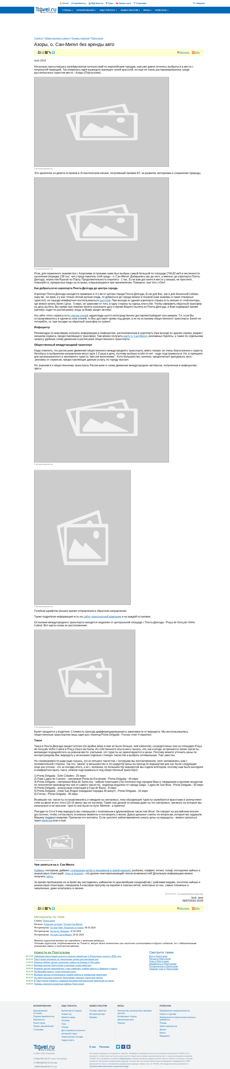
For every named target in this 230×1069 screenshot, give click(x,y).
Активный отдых (69, 1033)
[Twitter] (53, 51)
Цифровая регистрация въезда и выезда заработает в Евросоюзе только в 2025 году (77, 956)
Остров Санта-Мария (61, 934)
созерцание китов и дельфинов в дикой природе (100, 870)
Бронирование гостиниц (40, 1012)
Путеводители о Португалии (163, 966)
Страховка (38, 1029)
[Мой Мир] (46, 51)
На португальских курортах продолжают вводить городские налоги (68, 977)
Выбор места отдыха (71, 1011)
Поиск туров (39, 1023)
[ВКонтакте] (39, 51)
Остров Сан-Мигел (73, 924)
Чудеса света (67, 1040)
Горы (63, 1024)
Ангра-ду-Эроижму (59, 931)
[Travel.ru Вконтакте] (128, 1047)
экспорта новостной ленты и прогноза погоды (108, 1066)
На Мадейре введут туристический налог (55, 971)
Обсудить (184, 52)
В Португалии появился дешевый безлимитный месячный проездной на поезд (74, 980)
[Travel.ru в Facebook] (123, 1047)
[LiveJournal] (50, 51)
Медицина (165, 1036)
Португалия (97, 38)
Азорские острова (53, 924)
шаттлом (105, 300)
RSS (197, 52)
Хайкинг (39, 870)
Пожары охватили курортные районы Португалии (59, 984)
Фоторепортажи (97, 1014)
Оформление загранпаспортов (174, 1011)
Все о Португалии (158, 956)
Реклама (104, 1046)
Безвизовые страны (127, 1016)
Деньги (163, 1029)
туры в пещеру (74, 873)
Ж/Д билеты (39, 1019)
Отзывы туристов (80, 38)
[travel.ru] (46, 10)
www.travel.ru (125, 1059)
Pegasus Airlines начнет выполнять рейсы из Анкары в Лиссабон (67, 962)
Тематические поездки (72, 1037)
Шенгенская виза (126, 1019)
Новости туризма (168, 1014)
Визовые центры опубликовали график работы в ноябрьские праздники (70, 974)
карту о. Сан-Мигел (135, 336)
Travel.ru (38, 38)
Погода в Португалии (160, 959)
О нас (92, 1046)
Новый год (66, 1014)
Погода (163, 1023)
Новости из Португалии (52, 952)
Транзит (121, 1023)
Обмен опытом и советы (57, 38)
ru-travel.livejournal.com (190, 894)
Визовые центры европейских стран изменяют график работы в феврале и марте (75, 968)
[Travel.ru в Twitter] (118, 1047)
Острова (65, 1020)
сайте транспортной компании (102, 616)
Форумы (200, 3)
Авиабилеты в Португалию (162, 964)
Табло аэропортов (168, 1026)
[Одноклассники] (43, 51)
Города (64, 1027)
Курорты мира (68, 1017)
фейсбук (47, 820)
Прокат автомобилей (43, 1026)
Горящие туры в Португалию (163, 969)
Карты (163, 1033)
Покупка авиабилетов (43, 1016)
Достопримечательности (73, 1030)
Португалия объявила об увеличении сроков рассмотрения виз (66, 959)
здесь (49, 876)
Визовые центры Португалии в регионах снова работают (63, 965)
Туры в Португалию (159, 961)
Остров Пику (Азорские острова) (66, 927)
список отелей (79, 315)
